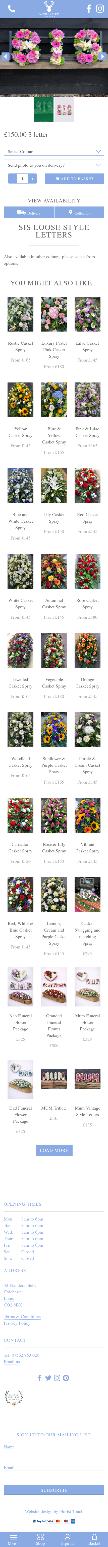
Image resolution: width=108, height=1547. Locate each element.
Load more (54, 1150)
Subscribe (54, 1490)
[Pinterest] (66, 1379)
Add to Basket (77, 178)
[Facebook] (89, 9)
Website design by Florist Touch (54, 1511)
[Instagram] (100, 9)
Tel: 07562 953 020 (21, 1355)
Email (9, 1467)
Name (9, 1447)
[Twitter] (48, 1379)
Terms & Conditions (22, 1316)
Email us (12, 1361)
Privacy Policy (17, 1323)
